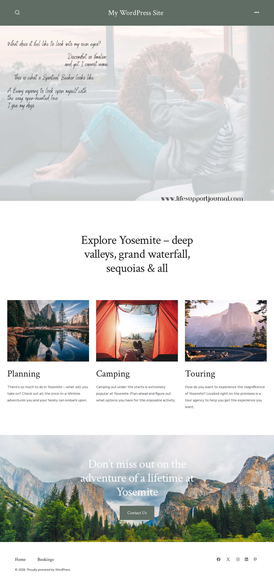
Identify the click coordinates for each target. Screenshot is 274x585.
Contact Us (137, 513)
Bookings (45, 559)
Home (20, 559)
